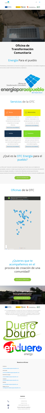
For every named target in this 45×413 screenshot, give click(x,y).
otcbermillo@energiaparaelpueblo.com (10, 376)
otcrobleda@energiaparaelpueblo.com (10, 384)
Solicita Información (22, 177)
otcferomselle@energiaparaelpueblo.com (11, 372)
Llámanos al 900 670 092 (22, 297)
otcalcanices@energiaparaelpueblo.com (11, 368)
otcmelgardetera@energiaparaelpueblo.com (12, 387)
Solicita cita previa (13, 127)
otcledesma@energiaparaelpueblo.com (10, 380)
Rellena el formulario (22, 279)
